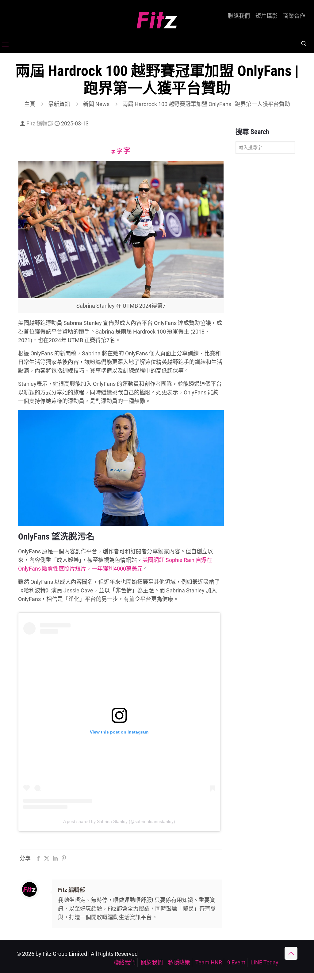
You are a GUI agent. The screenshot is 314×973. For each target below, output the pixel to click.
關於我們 (152, 962)
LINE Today (264, 962)
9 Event (236, 962)
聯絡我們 (239, 16)
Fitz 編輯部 (39, 123)
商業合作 (294, 16)
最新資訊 (59, 104)
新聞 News (96, 104)
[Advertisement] (265, 255)
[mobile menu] (5, 44)
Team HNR (208, 962)
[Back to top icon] (291, 953)
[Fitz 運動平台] (157, 17)
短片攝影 (266, 16)
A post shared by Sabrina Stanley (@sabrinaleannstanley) (119, 821)
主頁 (29, 104)
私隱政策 (179, 962)
